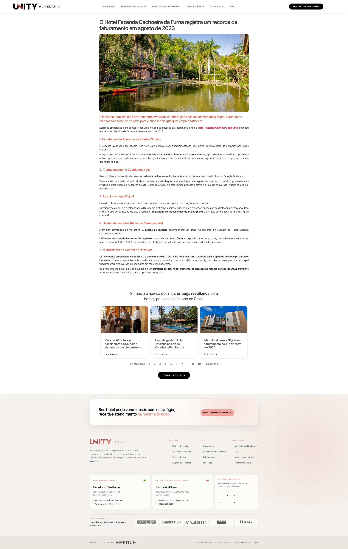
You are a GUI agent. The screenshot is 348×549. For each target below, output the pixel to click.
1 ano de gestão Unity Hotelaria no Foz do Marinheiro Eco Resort (169, 344)
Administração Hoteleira (245, 446)
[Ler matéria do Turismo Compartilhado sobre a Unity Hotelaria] (221, 522)
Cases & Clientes (194, 6)
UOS (237, 451)
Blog (232, 6)
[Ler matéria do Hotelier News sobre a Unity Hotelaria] (171, 522)
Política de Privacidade (242, 542)
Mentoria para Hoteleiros (166, 6)
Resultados (109, 6)
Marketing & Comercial (133, 6)
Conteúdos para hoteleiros (214, 451)
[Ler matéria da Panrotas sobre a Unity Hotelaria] (146, 522)
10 (199, 364)
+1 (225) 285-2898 (165, 504)
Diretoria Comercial (180, 446)
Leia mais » (111, 354)
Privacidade (208, 463)
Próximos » (211, 364)
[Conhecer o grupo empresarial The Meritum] (123, 542)
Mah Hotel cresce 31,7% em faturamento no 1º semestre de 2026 (222, 344)
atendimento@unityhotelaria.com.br (109, 500)
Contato (255, 542)
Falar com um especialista (217, 412)
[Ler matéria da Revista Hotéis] (246, 522)
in (234, 502)
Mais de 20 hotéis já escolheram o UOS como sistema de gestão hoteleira (123, 344)
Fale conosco (209, 457)
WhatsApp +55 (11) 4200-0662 (108, 504)
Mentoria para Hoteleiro (245, 457)
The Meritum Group (243, 463)
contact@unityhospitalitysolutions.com (173, 500)
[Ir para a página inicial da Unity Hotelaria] (111, 442)
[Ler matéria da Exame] (196, 522)
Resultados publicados (181, 451)
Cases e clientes (179, 457)
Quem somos (217, 6)
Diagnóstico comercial (181, 463)
